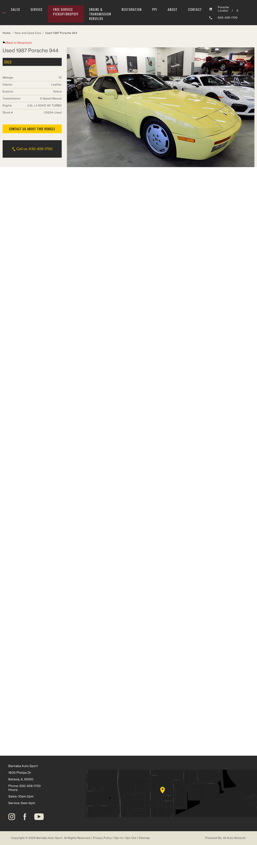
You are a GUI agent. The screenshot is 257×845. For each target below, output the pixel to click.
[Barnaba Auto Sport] (4, 12)
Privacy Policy (102, 838)
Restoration (132, 9)
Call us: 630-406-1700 (34, 149)
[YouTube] (39, 816)
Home (7, 33)
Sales (15, 9)
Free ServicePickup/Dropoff (66, 11)
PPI (154, 9)
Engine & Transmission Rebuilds (100, 14)
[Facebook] (24, 816)
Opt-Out (130, 838)
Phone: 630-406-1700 (24, 785)
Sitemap (144, 838)
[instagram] (11, 816)
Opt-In (118, 838)
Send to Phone (94, 196)
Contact (195, 9)
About (173, 9)
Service (37, 9)
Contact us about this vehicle (32, 129)
